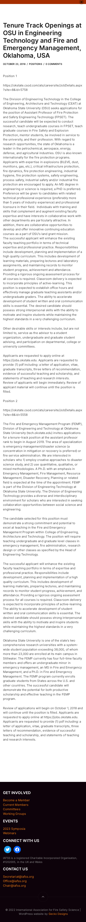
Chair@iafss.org (14, 885)
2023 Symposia (14, 829)
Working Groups (14, 814)
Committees (11, 809)
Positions (35, 63)
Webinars (9, 833)
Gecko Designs (58, 913)
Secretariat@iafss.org (18, 876)
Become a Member (16, 800)
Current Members (15, 805)
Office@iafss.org (15, 881)
